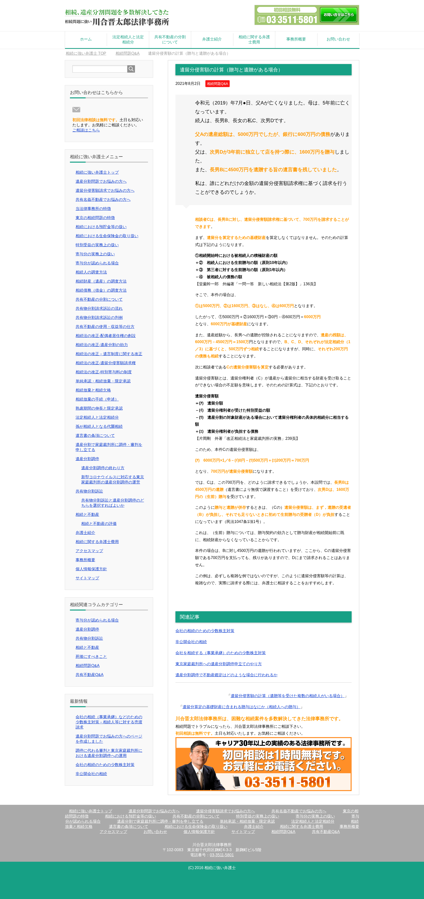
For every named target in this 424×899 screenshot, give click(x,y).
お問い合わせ (338, 39)
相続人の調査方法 (91, 272)
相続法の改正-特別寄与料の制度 (104, 372)
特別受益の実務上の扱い (97, 245)
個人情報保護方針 (91, 569)
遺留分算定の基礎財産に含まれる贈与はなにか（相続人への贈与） (241, 707)
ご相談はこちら (86, 130)
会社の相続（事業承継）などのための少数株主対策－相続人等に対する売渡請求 (109, 722)
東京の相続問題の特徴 (95, 218)
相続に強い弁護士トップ (97, 172)
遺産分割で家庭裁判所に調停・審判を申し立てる (160, 821)
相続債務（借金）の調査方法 (101, 290)
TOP (86, 53)
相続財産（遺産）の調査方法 (101, 281)
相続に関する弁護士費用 (254, 39)
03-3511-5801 (222, 855)
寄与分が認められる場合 (97, 263)
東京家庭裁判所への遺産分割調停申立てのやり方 (218, 664)
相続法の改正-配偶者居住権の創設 (106, 336)
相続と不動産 (87, 514)
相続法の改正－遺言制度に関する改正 (109, 354)
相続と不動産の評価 (99, 523)
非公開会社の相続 (191, 642)
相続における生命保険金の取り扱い (107, 236)
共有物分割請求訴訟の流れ (99, 308)
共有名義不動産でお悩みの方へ (103, 199)
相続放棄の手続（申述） (97, 399)
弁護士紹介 (212, 39)
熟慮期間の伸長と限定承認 (99, 408)
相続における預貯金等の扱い (101, 227)
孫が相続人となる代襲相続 (99, 426)
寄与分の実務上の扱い (95, 254)
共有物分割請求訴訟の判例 (99, 317)
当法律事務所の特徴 (93, 209)
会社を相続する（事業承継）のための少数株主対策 (220, 653)
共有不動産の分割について (170, 39)
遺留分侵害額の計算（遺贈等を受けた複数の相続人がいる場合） (287, 696)
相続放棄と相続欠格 (93, 390)
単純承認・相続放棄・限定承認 (103, 381)
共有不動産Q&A (90, 675)
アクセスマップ (89, 551)
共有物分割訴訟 (89, 491)
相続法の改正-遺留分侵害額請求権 (106, 363)
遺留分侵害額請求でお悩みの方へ (105, 190)
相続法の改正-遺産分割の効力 (102, 345)
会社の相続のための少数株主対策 (204, 631)
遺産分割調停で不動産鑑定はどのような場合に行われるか (226, 675)
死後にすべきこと (91, 656)
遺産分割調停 (87, 459)
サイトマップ (87, 578)
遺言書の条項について (95, 435)
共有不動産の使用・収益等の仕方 (105, 327)
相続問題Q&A (217, 84)
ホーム (86, 39)
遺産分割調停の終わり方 (102, 468)
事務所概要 (296, 39)
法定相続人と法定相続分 (128, 39)
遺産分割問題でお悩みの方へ (101, 181)
